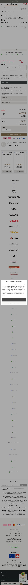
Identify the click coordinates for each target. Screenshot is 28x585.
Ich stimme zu (14, 299)
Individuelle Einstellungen (14, 302)
